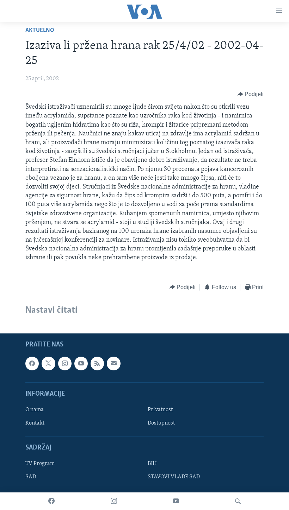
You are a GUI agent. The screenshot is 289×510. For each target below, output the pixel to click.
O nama (34, 410)
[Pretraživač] (237, 501)
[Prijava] (113, 363)
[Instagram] (114, 501)
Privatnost (160, 410)
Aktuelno (39, 30)
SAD (30, 477)
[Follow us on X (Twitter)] (48, 363)
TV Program (40, 463)
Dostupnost (161, 423)
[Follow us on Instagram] (65, 363)
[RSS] (97, 363)
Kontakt (34, 423)
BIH (152, 463)
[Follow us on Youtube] (81, 363)
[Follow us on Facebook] (32, 363)
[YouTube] (176, 501)
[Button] (251, 94)
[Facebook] (51, 501)
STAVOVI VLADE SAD (174, 477)
